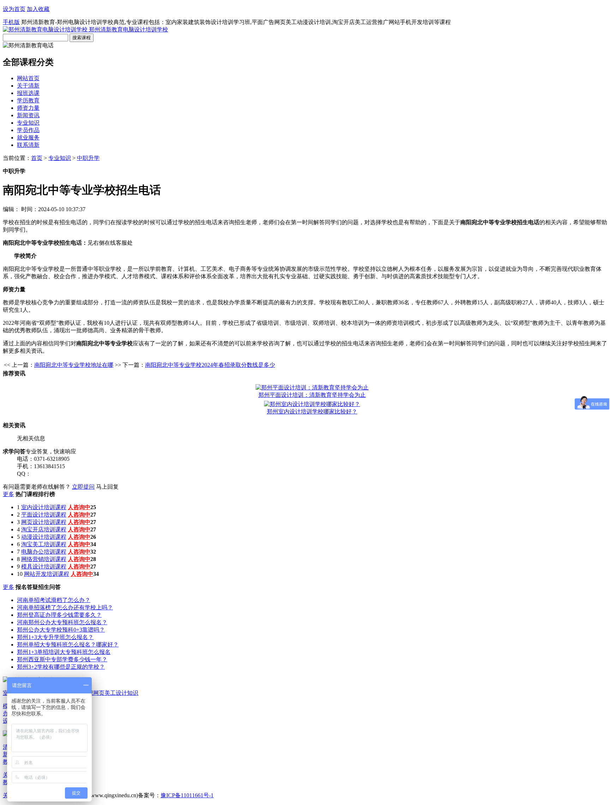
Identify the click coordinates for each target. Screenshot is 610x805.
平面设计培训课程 (43, 515)
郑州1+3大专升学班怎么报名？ (55, 637)
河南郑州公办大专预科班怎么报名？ (62, 622)
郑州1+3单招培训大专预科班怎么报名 (63, 652)
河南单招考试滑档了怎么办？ (53, 600)
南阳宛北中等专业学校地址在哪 (73, 365)
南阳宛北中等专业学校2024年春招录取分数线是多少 (210, 365)
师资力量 (28, 108)
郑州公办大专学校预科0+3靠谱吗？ (61, 630)
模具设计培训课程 (43, 567)
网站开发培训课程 (46, 574)
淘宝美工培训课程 (43, 544)
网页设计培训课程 (43, 522)
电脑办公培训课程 (43, 552)
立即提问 (83, 487)
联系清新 (28, 145)
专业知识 (28, 123)
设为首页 (14, 9)
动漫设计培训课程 (43, 537)
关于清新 (28, 86)
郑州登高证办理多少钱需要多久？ (59, 615)
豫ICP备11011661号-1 (187, 795)
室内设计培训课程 (43, 507)
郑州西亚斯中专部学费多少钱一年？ (62, 659)
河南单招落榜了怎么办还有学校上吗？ (65, 607)
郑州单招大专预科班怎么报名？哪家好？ (68, 645)
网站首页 (28, 78)
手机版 (11, 22)
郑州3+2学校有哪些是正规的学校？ (61, 667)
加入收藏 (38, 9)
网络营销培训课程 (43, 559)
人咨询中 (79, 507)
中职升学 (88, 158)
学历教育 (28, 100)
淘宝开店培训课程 (43, 529)
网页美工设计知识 (115, 693)
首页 (36, 158)
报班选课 (28, 93)
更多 (8, 494)
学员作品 (28, 130)
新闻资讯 (28, 115)
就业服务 (28, 138)
